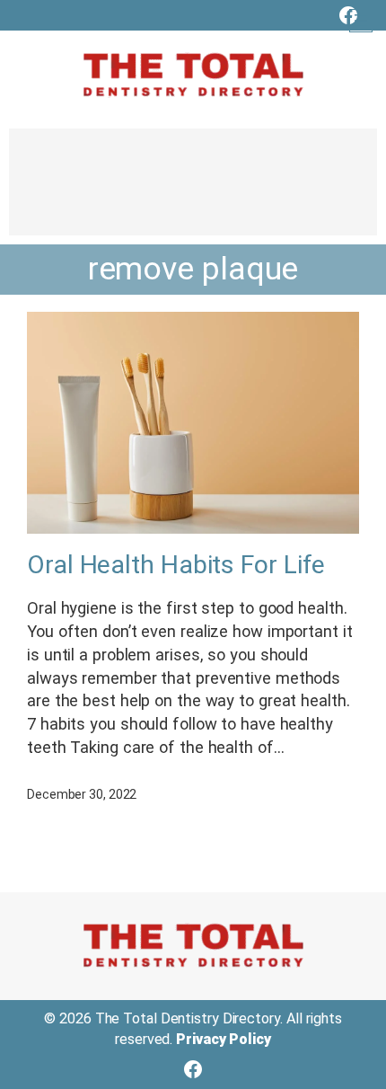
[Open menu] (361, 20)
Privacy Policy (223, 1039)
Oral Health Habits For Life (176, 565)
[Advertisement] (193, 190)
